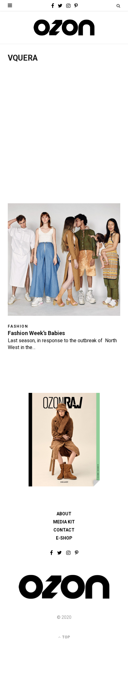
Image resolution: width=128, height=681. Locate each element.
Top (65, 637)
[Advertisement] (64, 136)
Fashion (18, 326)
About (64, 513)
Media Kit (64, 521)
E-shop (64, 538)
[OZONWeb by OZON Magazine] (64, 27)
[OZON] (64, 598)
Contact (64, 529)
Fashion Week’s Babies (36, 333)
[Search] (118, 5)
